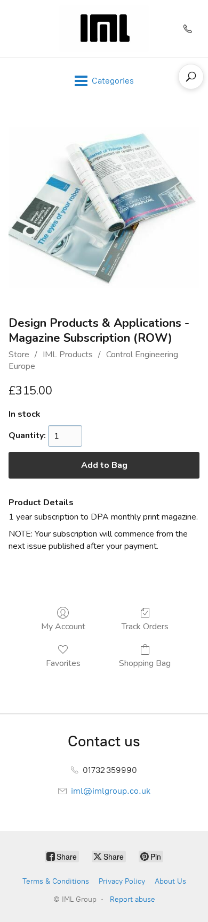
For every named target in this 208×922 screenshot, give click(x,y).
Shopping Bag (145, 663)
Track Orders (145, 626)
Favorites (63, 663)
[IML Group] (104, 28)
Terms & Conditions (55, 881)
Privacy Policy (122, 881)
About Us (170, 881)
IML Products (68, 354)
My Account (63, 626)
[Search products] (191, 76)
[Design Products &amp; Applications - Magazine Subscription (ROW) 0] (104, 207)
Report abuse (132, 899)
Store (19, 354)
